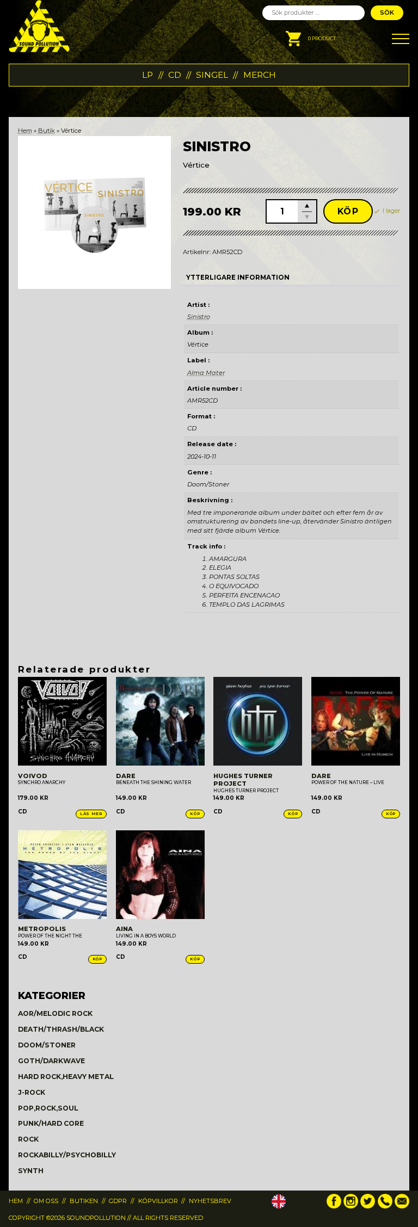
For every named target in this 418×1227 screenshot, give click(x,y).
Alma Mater (206, 373)
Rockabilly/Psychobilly (67, 1155)
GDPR (118, 1201)
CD (174, 75)
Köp (348, 211)
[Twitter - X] (367, 1206)
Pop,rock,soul (48, 1108)
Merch (259, 75)
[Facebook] (334, 1206)
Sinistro (198, 316)
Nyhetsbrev (210, 1201)
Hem (25, 130)
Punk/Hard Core (51, 1123)
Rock (28, 1139)
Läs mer (91, 813)
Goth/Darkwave (51, 1061)
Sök (387, 12)
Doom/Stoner (47, 1045)
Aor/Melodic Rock (55, 1013)
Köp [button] (195, 813)
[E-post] (402, 1206)
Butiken (84, 1201)
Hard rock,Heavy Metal (66, 1076)
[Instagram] (350, 1206)
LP (147, 75)
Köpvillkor (158, 1201)
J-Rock (31, 1092)
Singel (212, 75)
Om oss (46, 1201)
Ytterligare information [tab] (238, 277)
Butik (46, 130)
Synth (31, 1171)
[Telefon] (385, 1206)
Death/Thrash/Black (61, 1029)
